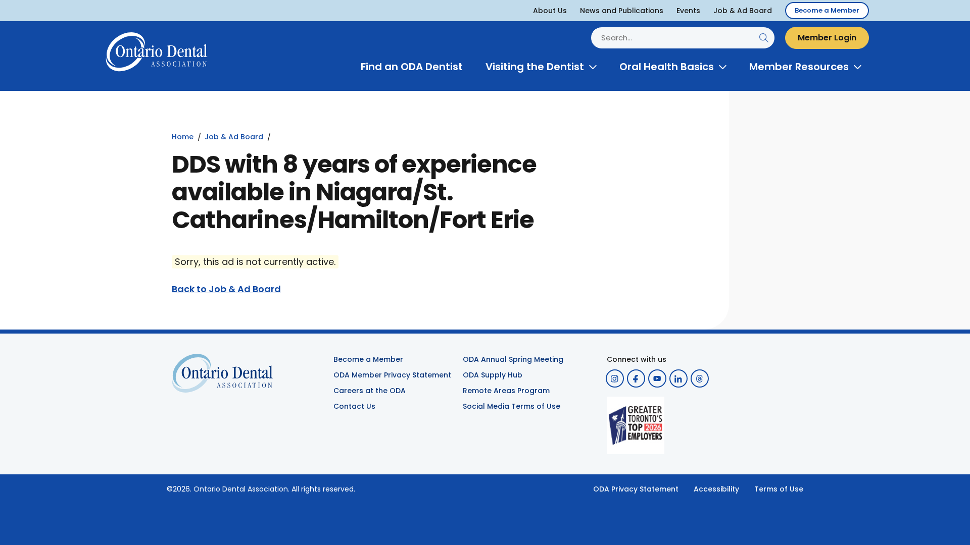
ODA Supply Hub (492, 375)
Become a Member (827, 10)
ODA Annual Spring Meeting (513, 359)
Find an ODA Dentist (412, 67)
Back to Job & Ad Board (226, 289)
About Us (550, 11)
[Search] (763, 37)
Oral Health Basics (666, 67)
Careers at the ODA (369, 391)
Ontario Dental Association (240, 489)
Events (688, 11)
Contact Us (354, 406)
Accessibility (716, 489)
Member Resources (799, 67)
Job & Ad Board (742, 11)
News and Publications (621, 11)
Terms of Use (778, 489)
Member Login (827, 37)
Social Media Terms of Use (511, 406)
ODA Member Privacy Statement (392, 375)
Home (182, 137)
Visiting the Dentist (535, 67)
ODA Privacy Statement (635, 489)
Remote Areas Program (506, 391)
